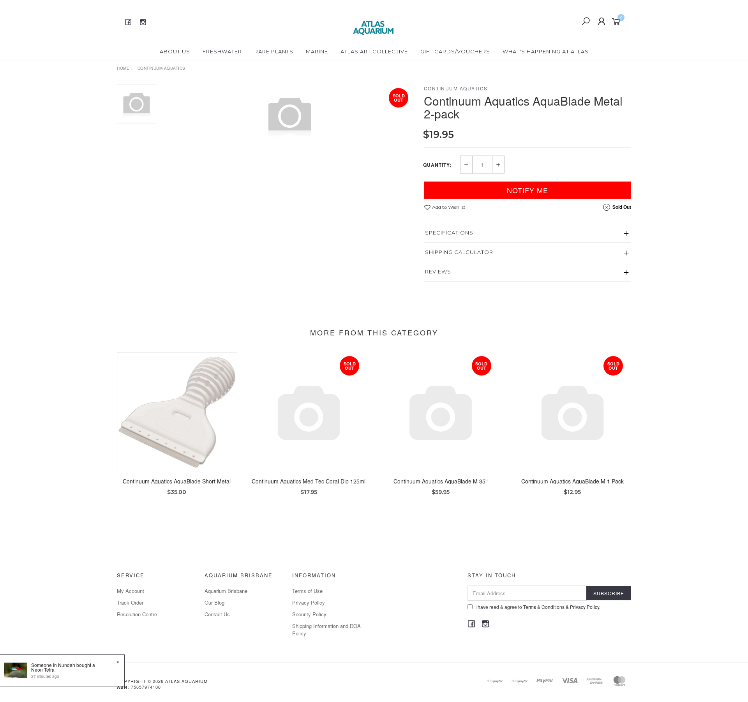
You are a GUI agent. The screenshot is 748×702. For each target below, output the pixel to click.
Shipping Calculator (459, 252)
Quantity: (437, 164)
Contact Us (217, 614)
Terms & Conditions (544, 606)
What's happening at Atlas (546, 51)
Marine (317, 51)
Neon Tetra (43, 669)
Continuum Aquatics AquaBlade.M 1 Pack (572, 481)
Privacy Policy (308, 602)
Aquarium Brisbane (226, 590)
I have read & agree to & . (537, 606)
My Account (130, 590)
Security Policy (309, 614)
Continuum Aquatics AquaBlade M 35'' (440, 481)
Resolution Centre (137, 614)
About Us (175, 51)
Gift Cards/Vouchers (455, 51)
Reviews (438, 271)
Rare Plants (273, 51)
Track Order (130, 602)
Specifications (449, 232)
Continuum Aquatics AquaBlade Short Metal (177, 481)
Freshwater (222, 51)
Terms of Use (307, 590)
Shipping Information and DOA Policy (326, 629)
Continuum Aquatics (456, 88)
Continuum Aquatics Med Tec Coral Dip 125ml (308, 481)
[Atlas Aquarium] (373, 21)
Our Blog (214, 602)
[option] (290, 115)
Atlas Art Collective (374, 51)
